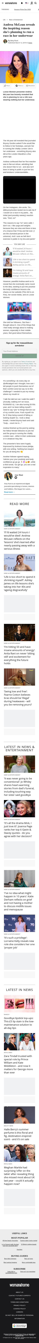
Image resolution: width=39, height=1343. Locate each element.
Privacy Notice (28, 363)
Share (8, 86)
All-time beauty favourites (10, 1240)
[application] (19, 188)
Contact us (19, 1299)
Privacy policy (19, 1305)
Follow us (20, 86)
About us (19, 1292)
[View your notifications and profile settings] (22, 3)
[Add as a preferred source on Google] (19, 1325)
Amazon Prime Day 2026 (22, 9)
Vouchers (19, 1249)
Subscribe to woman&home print (11, 1272)
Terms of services (27, 361)
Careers (19, 1312)
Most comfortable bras (28, 1262)
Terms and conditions (19, 1302)
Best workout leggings (10, 1262)
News (30, 43)
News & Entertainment (16, 20)
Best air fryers (28, 1258)
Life (4, 20)
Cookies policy (19, 1309)
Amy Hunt (14, 40)
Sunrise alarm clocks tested (28, 1240)
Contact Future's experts (19, 1295)
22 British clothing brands (28, 1244)
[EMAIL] (16, 477)
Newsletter (32, 86)
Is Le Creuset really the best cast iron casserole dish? (10, 1245)
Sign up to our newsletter (27, 1271)
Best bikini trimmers (10, 1258)
